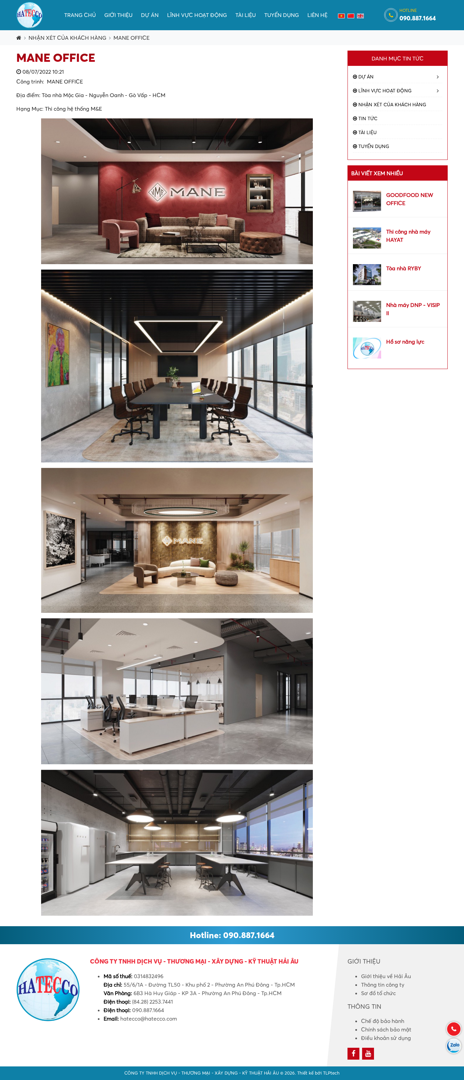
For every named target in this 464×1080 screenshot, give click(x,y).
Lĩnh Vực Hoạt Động (197, 15)
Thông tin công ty (382, 984)
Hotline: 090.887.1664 (232, 935)
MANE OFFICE (131, 37)
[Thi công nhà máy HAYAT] (367, 237)
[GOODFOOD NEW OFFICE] (367, 200)
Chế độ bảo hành (382, 1021)
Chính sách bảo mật (386, 1029)
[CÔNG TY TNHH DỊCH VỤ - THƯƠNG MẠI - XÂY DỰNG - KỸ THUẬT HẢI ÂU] (29, 14)
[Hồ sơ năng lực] (367, 347)
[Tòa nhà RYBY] (367, 274)
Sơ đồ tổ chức (378, 993)
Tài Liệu (245, 15)
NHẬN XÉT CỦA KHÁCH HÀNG (67, 37)
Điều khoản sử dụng (386, 1038)
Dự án (150, 15)
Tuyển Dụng (281, 15)
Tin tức (367, 118)
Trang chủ (80, 15)
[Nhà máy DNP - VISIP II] (367, 310)
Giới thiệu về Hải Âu (386, 976)
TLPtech (331, 1073)
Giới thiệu (118, 15)
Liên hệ (317, 15)
